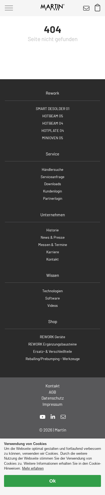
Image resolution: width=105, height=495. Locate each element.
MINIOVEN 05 (52, 137)
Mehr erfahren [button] (33, 468)
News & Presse (53, 237)
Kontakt (52, 259)
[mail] (63, 417)
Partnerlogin (52, 198)
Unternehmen (52, 214)
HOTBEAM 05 (52, 116)
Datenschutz (52, 398)
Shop (52, 321)
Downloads (52, 183)
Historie (52, 230)
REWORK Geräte (52, 336)
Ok (52, 481)
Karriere (52, 252)
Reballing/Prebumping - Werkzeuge (53, 358)
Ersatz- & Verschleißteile (52, 351)
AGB (52, 392)
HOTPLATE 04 (52, 130)
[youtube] (42, 417)
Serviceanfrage (52, 176)
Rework (52, 93)
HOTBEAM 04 (52, 123)
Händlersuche (52, 169)
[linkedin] (53, 417)
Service (52, 153)
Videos (52, 305)
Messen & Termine (52, 244)
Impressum (52, 404)
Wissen (52, 275)
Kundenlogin (52, 191)
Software (52, 298)
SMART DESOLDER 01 (52, 108)
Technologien (52, 290)
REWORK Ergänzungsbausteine (52, 344)
